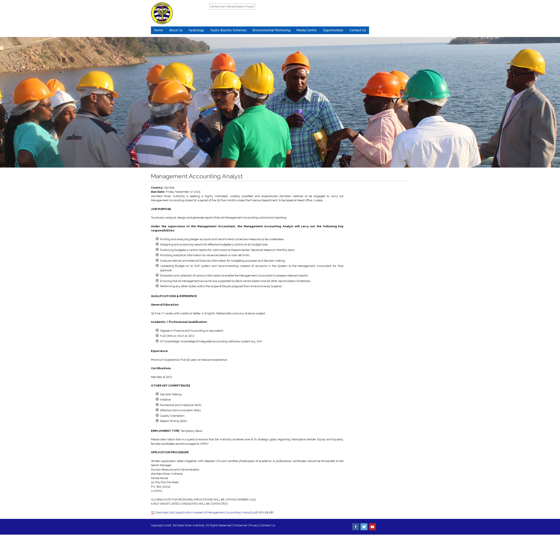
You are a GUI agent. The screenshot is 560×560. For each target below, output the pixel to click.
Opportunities (333, 30)
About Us (176, 30)
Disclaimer (240, 525)
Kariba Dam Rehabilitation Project (232, 6)
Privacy (254, 525)
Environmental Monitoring (271, 30)
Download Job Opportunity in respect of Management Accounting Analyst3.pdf (206, 512)
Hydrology (196, 30)
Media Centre (307, 30)
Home (158, 30)
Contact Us (357, 30)
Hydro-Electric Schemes (228, 30)
